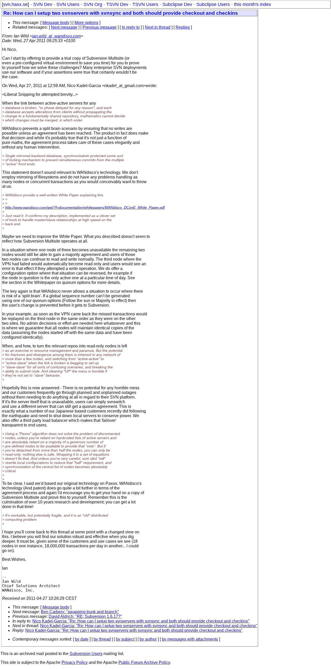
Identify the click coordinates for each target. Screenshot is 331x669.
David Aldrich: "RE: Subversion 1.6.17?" (85, 616)
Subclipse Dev (177, 4)
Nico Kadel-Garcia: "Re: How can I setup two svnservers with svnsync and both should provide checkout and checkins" (141, 621)
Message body (55, 22)
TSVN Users (145, 4)
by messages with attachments (190, 639)
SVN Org (93, 4)
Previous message (99, 27)
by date (81, 639)
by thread (102, 639)
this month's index (252, 4)
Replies (183, 27)
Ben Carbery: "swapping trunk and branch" (80, 612)
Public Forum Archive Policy (144, 662)
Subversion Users (86, 653)
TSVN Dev (117, 4)
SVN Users (67, 4)
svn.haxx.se (15, 4)
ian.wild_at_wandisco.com (56, 36)
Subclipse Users (213, 4)
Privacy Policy (75, 662)
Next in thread (157, 27)
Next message (64, 27)
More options (86, 22)
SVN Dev (42, 4)
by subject (125, 639)
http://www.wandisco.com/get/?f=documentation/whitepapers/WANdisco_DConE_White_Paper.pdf (85, 207)
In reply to (131, 27)
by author (148, 639)
